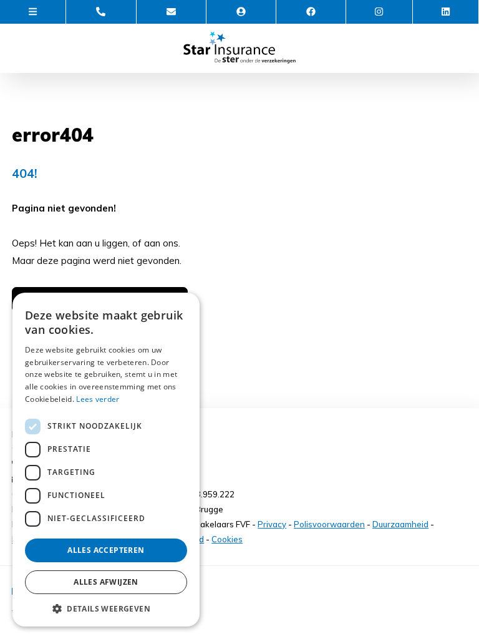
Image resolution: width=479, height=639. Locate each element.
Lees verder (97, 399)
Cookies (227, 539)
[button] (106, 608)
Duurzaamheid (400, 524)
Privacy (272, 524)
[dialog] (106, 460)
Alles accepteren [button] (105, 550)
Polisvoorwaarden (329, 524)
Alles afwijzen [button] (106, 582)
